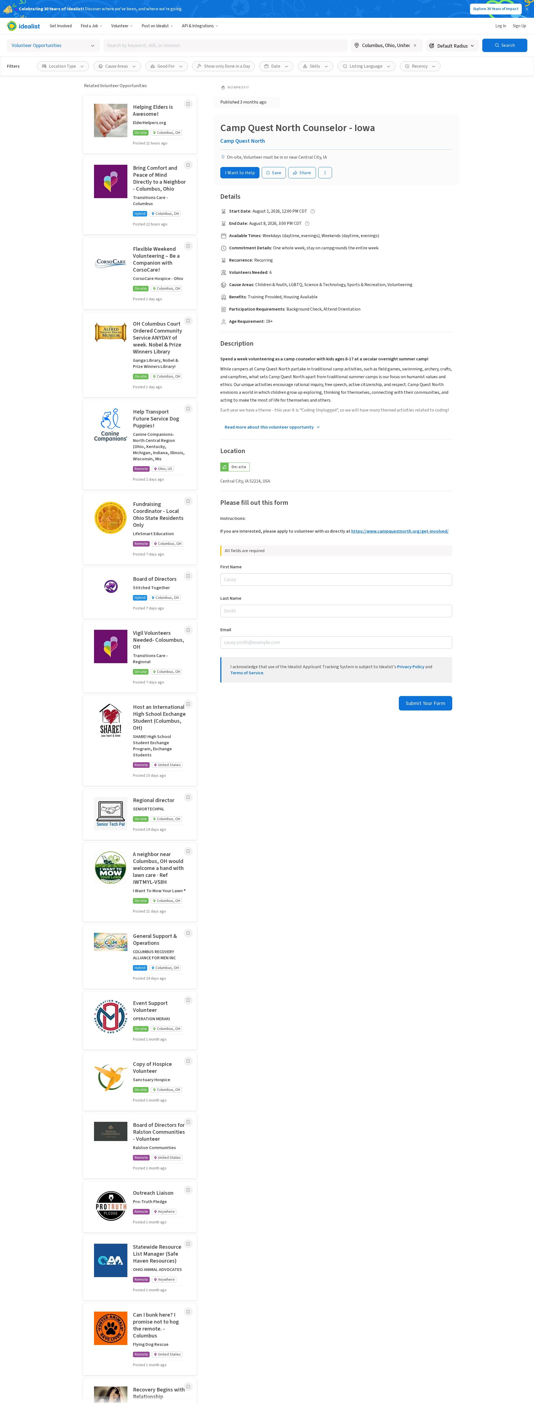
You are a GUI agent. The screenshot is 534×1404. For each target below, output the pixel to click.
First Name (231, 567)
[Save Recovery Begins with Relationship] (188, 1386)
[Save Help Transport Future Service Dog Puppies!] (188, 408)
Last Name (230, 598)
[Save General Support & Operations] (188, 933)
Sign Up (519, 26)
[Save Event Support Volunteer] (188, 1000)
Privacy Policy (410, 667)
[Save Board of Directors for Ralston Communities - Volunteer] (188, 1122)
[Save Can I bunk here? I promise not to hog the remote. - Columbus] (188, 1311)
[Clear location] (415, 45)
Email (225, 630)
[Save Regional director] (188, 797)
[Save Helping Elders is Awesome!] (188, 104)
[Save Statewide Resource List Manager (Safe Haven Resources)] (188, 1244)
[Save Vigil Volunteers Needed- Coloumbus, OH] (188, 630)
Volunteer (119, 26)
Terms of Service (246, 673)
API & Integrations (198, 26)
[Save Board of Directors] (188, 576)
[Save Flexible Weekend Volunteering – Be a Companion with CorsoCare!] (188, 246)
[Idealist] (23, 26)
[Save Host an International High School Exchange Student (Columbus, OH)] (188, 704)
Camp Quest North (242, 141)
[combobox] (225, 45)
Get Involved (61, 26)
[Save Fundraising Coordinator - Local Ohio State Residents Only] (188, 501)
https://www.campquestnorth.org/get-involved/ (400, 531)
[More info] (387, 46)
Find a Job (89, 26)
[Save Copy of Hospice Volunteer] (188, 1061)
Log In (500, 26)
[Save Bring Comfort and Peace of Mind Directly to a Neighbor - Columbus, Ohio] (188, 165)
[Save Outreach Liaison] (188, 1190)
